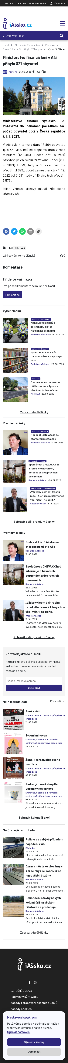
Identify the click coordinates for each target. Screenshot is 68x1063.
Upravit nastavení (18, 1032)
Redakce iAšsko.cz (40, 334)
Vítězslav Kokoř (38, 503)
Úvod (6, 45)
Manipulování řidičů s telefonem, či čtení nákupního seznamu (43, 326)
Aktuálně (20, 45)
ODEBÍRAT (34, 687)
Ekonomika (33, 45)
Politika (43, 488)
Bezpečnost (45, 319)
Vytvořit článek (56, 49)
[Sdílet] (38, 232)
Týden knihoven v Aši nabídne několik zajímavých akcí (47, 356)
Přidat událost (57, 701)
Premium (44, 431)
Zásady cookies (21, 1009)
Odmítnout (34, 1051)
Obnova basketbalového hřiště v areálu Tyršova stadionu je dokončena (45, 386)
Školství (44, 349)
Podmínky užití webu (24, 996)
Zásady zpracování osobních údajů (34, 1002)
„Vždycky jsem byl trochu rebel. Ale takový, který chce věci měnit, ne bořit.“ (47, 495)
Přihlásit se (59, 3)
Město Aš (12, 71)
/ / (43, 488)
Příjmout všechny (34, 1042)
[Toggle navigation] (61, 23)
